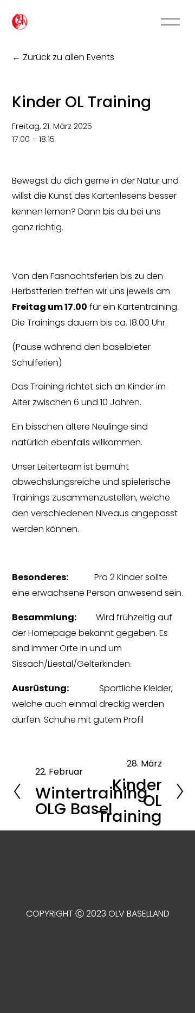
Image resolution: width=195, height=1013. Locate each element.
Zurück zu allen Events (68, 57)
